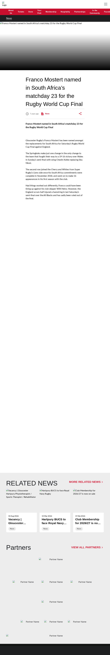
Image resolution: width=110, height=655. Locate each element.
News (9, 18)
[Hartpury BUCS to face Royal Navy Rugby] (55, 510)
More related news (85, 481)
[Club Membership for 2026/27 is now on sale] (88, 510)
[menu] (106, 4)
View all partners (86, 547)
